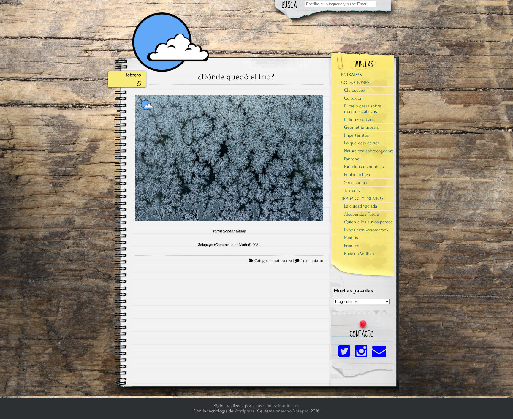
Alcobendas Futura (361, 214)
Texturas (352, 190)
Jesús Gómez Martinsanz (276, 405)
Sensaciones (356, 182)
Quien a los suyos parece (368, 221)
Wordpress (244, 411)
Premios (351, 245)
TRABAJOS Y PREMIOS (362, 198)
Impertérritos (356, 135)
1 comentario (311, 260)
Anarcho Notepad (292, 411)
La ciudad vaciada (360, 206)
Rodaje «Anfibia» (359, 253)
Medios (351, 237)
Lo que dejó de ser (361, 143)
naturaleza (283, 260)
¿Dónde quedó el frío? (236, 76)
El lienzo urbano (359, 119)
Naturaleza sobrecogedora (369, 151)
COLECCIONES (355, 82)
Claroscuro (354, 90)
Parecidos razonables (364, 166)
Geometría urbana (361, 127)
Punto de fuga (357, 174)
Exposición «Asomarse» (366, 230)
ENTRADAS (351, 74)
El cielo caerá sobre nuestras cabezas (362, 108)
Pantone (352, 159)
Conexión (353, 98)
